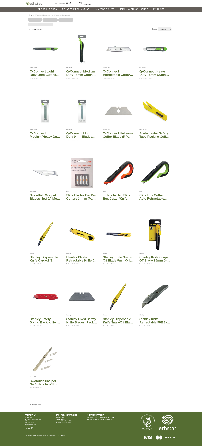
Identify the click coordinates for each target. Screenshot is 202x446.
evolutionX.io (61, 435)
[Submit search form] (67, 3)
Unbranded (143, 129)
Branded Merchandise (75, 9)
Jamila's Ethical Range (134, 9)
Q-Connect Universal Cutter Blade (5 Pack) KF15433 (118, 135)
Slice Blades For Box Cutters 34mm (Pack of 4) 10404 (81, 197)
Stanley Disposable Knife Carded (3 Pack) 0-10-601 (44, 259)
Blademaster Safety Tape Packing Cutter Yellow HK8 (154, 135)
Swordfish (33, 191)
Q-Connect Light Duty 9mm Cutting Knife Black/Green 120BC (43, 73)
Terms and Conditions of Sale (64, 421)
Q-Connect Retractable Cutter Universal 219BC (116, 73)
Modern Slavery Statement (63, 423)
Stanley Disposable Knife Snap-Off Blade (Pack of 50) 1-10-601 (118, 320)
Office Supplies (47, 9)
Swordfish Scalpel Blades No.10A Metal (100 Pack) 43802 (45, 197)
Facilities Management (43, 15)
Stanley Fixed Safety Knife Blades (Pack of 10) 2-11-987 (81, 320)
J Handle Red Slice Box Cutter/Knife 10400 (116, 197)
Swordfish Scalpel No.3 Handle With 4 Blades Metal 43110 (44, 382)
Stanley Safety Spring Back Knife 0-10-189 (45, 320)
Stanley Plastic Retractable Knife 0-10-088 (81, 259)
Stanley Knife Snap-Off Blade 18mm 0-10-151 (153, 259)
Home (32, 15)
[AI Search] (70, 3)
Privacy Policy (60, 417)
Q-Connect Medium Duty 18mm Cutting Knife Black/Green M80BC (80, 73)
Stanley (32, 253)
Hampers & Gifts (104, 9)
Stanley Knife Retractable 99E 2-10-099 (153, 320)
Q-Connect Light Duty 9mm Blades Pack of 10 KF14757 (81, 135)
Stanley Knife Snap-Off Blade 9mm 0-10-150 (118, 259)
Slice (67, 191)
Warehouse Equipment (62, 15)
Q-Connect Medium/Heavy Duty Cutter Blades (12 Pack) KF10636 (45, 135)
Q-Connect (33, 67)
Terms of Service (60, 419)
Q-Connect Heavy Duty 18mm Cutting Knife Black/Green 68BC (153, 73)
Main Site (158, 9)
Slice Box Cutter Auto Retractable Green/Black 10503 (153, 197)
